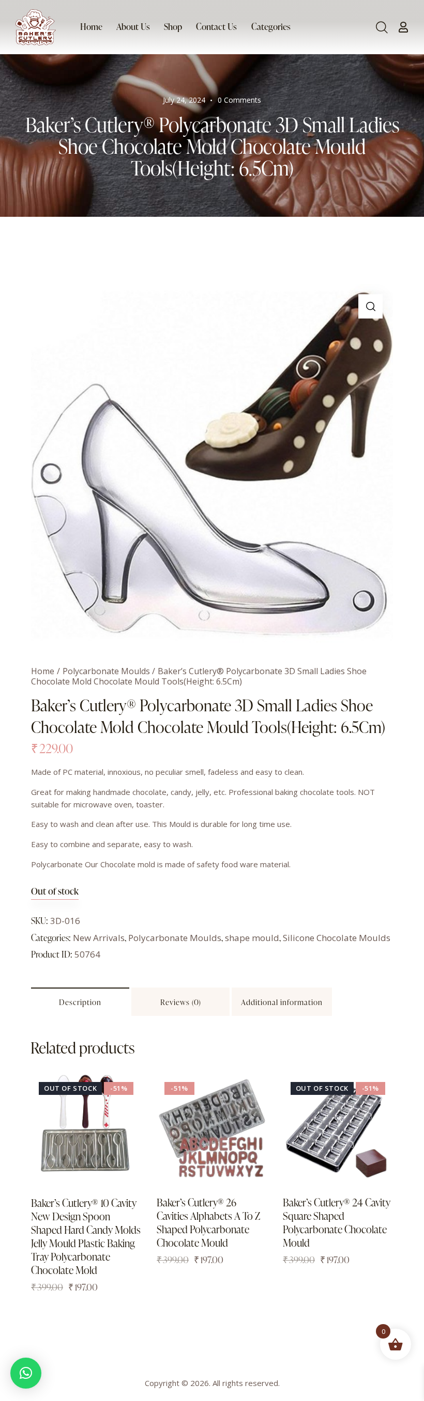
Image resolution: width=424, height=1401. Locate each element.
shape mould (252, 938)
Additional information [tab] (282, 1002)
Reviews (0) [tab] (180, 1002)
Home (42, 671)
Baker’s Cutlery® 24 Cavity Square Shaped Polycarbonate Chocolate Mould (336, 1222)
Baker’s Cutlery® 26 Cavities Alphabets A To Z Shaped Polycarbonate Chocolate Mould (208, 1222)
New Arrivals (99, 938)
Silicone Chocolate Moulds (336, 938)
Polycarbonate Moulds (106, 671)
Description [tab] (80, 1002)
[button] (370, 306)
